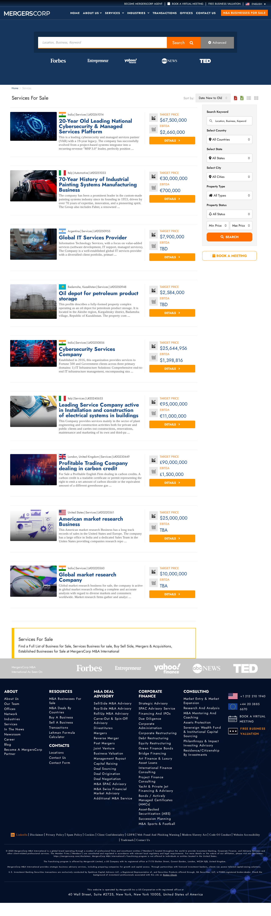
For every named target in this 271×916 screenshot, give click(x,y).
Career (9, 739)
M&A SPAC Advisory (110, 784)
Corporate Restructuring (158, 733)
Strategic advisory (153, 703)
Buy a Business (61, 717)
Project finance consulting (151, 779)
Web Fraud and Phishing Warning (158, 834)
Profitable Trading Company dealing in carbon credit (93, 465)
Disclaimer (36, 834)
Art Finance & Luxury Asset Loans (155, 760)
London (72, 457)
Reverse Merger (106, 738)
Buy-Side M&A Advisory (112, 708)
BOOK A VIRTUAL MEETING (253, 719)
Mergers (100, 733)
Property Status (217, 205)
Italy (70, 173)
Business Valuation (108, 753)
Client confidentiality (110, 834)
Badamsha (74, 287)
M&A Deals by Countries (60, 710)
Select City (214, 168)
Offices (186, 13)
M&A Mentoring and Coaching (200, 715)
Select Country (216, 130)
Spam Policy (74, 834)
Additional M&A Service (113, 798)
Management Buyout (110, 758)
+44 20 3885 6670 (250, 706)
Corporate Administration (150, 726)
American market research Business (91, 521)
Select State (214, 149)
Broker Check (170, 874)
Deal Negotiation (107, 779)
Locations (56, 752)
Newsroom (12, 734)
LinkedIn (22, 834)
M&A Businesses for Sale (244, 13)
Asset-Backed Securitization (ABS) (155, 811)
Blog (7, 744)
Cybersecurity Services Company (87, 351)
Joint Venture (104, 748)
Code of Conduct (220, 834)
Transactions (165, 13)
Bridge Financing (152, 753)
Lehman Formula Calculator (62, 735)
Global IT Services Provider (93, 237)
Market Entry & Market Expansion (201, 701)
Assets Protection (197, 722)
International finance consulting (155, 770)
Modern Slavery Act (194, 834)
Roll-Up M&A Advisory (111, 713)
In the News (14, 729)
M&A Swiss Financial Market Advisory (110, 791)
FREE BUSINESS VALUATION (224, 4)
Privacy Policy (55, 834)
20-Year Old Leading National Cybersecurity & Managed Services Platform (95, 126)
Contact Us (206, 13)
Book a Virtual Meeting (187, 4)
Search (178, 43)
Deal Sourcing (105, 769)
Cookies (90, 834)
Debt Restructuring (154, 738)
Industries (137, 13)
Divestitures (103, 728)
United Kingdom (89, 457)
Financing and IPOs (155, 713)
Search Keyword (217, 112)
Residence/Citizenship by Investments (202, 752)
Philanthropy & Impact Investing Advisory (201, 743)
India (71, 114)
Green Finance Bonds (156, 748)
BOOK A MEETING (231, 255)
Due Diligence (150, 719)
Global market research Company (87, 577)
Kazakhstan (89, 287)
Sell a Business (61, 722)
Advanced (219, 42)
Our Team (12, 704)
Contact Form (59, 763)
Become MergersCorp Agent (143, 4)
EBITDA (164, 126)
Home (75, 13)
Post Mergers (104, 743)
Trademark (127, 840)
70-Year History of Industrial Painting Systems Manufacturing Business (98, 184)
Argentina (74, 231)
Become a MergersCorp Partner (23, 751)
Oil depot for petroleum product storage (98, 296)
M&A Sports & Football (157, 824)
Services (113, 13)
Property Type (216, 186)
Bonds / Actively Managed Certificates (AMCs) (156, 800)
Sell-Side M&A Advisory (112, 703)
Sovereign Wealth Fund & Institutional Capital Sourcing (202, 731)
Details (170, 140)
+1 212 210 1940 (252, 696)
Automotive (81, 173)
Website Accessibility (247, 834)
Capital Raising (106, 763)
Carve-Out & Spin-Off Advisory (111, 721)
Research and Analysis (202, 708)
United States (76, 512)
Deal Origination (107, 774)
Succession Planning (155, 819)
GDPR (131, 834)
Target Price (169, 115)
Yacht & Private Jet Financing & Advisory (156, 788)
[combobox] (213, 97)
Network (10, 714)
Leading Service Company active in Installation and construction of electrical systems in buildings (99, 410)
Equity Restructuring (155, 743)
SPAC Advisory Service (157, 708)
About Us (91, 13)
